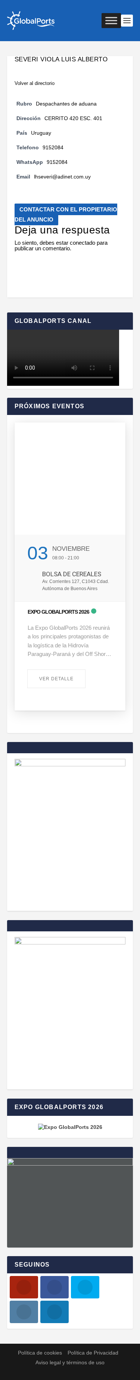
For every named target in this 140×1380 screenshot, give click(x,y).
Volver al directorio (35, 83)
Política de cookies (40, 1353)
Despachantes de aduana (66, 104)
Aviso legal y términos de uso (70, 1362)
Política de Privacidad (93, 1353)
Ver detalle (56, 678)
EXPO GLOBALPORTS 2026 (58, 612)
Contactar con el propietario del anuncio (66, 214)
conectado (82, 242)
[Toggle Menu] (111, 20)
